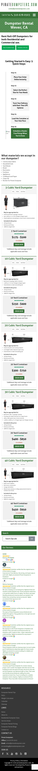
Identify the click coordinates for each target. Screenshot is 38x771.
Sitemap (4, 704)
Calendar (4, 701)
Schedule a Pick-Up (23, 47)
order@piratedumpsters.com (19, 9)
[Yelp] (21, 754)
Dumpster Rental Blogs (9, 727)
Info (13, 191)
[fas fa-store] (25, 754)
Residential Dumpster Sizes (10, 718)
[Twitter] (7, 754)
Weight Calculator (7, 698)
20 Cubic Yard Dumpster (19, 325)
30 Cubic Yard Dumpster (19, 392)
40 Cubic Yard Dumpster (19, 460)
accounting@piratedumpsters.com (13, 746)
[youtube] (12, 754)
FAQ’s (3, 695)
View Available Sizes (8, 47)
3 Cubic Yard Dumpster (19, 187)
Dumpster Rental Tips (8, 692)
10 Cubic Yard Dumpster (19, 258)
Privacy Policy (14, 761)
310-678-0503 (22, 14)
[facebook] (2, 754)
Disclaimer (24, 761)
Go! (32, 538)
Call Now (23, 191)
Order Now (19, 244)
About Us (4, 715)
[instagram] (16, 754)
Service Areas (6, 721)
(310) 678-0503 (11, 740)
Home (3, 712)
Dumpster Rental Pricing (9, 724)
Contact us (4, 730)
